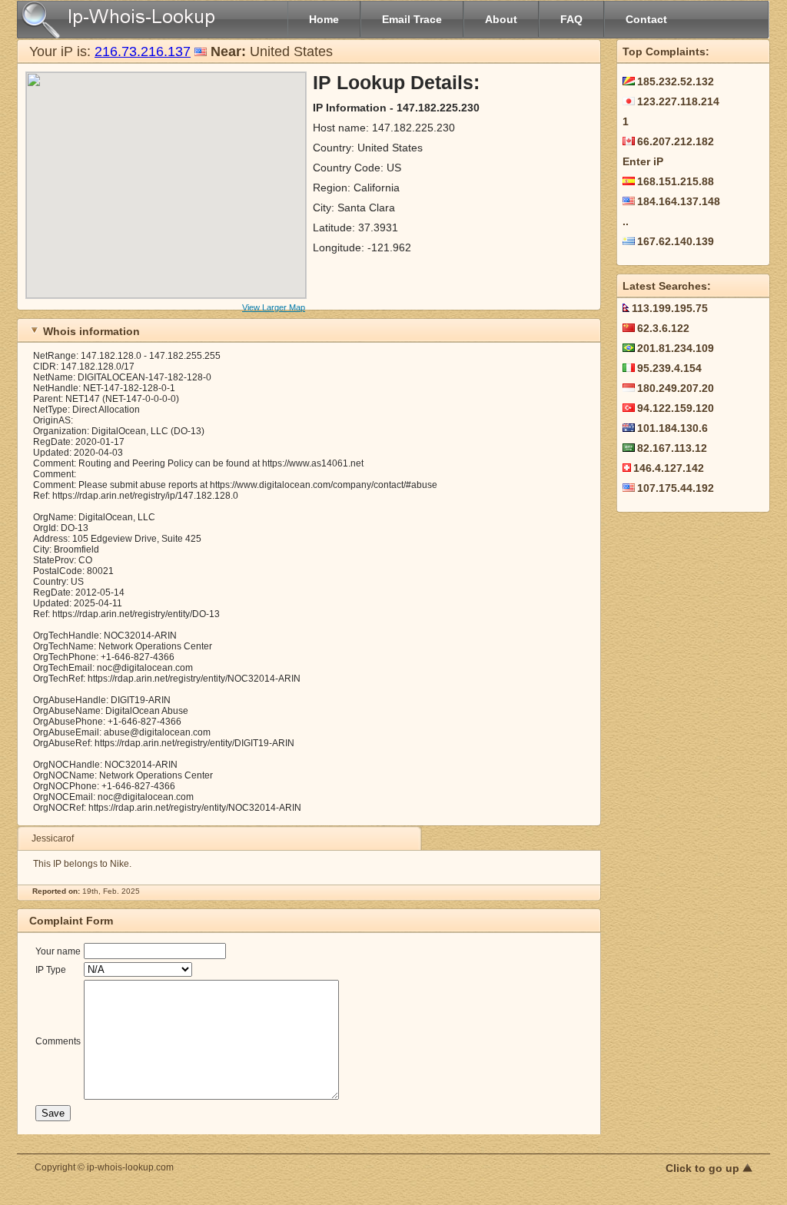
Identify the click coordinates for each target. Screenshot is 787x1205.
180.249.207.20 (675, 388)
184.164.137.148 (678, 201)
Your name (58, 951)
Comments (58, 1041)
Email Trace (412, 19)
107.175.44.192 (675, 488)
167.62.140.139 (675, 241)
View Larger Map (273, 307)
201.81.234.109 (675, 348)
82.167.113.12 (672, 448)
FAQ (571, 19)
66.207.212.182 (675, 141)
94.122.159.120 (675, 408)
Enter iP (643, 161)
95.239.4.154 (669, 368)
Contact (646, 19)
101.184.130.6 (672, 428)
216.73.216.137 (143, 51)
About (501, 19)
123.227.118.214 (678, 101)
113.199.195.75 (670, 308)
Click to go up (704, 1168)
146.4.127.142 (668, 468)
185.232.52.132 (675, 81)
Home (324, 19)
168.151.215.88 (675, 181)
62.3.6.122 (663, 328)
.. (626, 221)
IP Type (50, 969)
